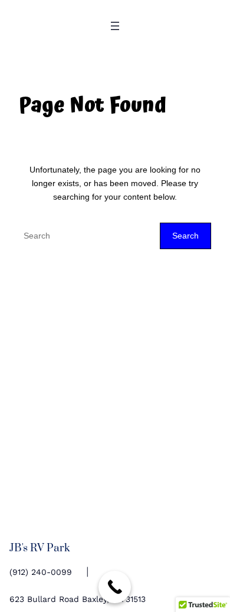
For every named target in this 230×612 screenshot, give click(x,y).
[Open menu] (115, 26)
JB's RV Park (39, 548)
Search (185, 235)
